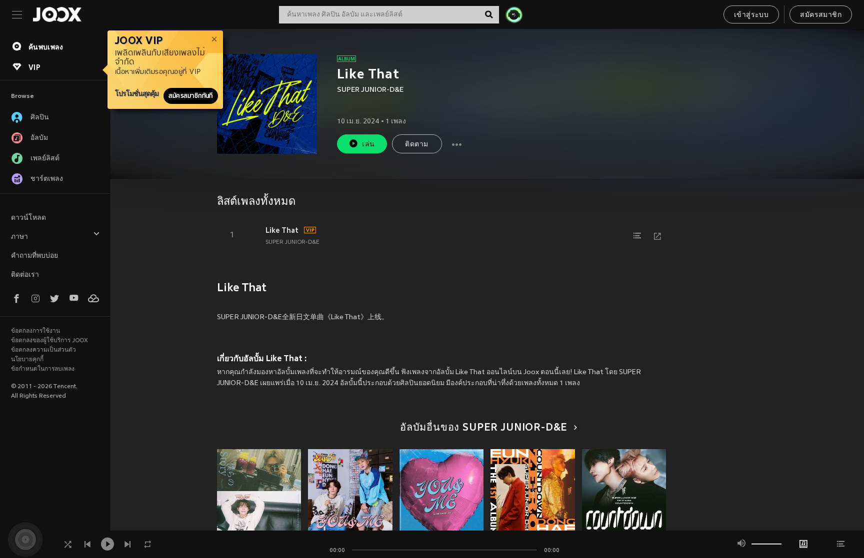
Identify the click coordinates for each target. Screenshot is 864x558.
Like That (282, 230)
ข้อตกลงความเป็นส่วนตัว (43, 350)
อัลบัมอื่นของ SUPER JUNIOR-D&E (484, 428)
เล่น (368, 144)
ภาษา (19, 237)
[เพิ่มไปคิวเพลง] (638, 236)
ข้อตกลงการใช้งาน (35, 331)
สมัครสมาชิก (821, 15)
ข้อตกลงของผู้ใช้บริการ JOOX (49, 340)
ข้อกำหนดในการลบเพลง (42, 369)
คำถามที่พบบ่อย (34, 256)
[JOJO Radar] (514, 14)
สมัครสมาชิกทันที (190, 95)
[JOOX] (57, 14)
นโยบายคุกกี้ (27, 359)
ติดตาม (416, 144)
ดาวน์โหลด (28, 218)
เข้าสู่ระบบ (751, 15)
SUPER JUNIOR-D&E (370, 90)
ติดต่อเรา (25, 275)
